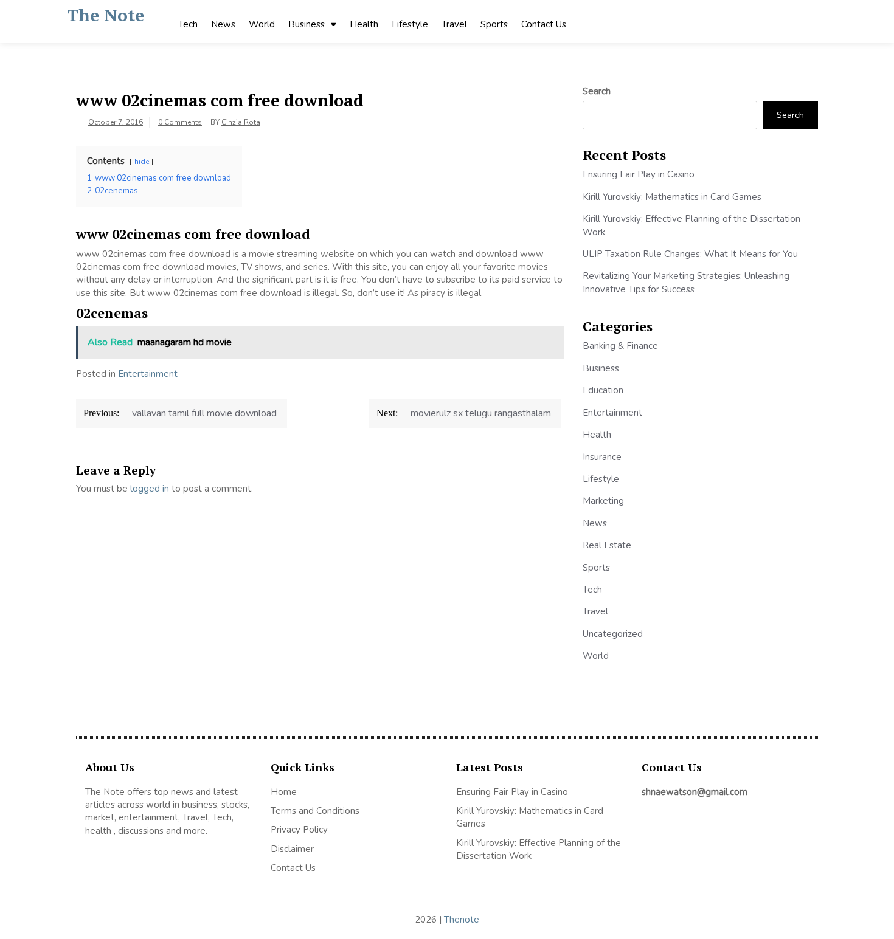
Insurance (602, 457)
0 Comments (180, 122)
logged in (149, 489)
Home (284, 792)
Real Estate (607, 545)
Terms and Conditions (315, 811)
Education (603, 390)
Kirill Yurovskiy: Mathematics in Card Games (672, 197)
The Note (105, 15)
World (262, 24)
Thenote (461, 919)
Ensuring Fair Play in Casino (639, 174)
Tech (188, 24)
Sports (494, 24)
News (223, 24)
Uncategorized (613, 634)
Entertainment (148, 374)
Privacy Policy (299, 830)
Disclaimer (292, 849)
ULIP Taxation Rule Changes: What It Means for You (690, 254)
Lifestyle (410, 24)
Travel (454, 24)
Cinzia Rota (240, 122)
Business (306, 24)
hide (141, 162)
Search (597, 91)
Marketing (603, 501)
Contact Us (543, 24)
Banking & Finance (620, 346)
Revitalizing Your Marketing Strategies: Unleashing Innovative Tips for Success (686, 282)
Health (364, 24)
